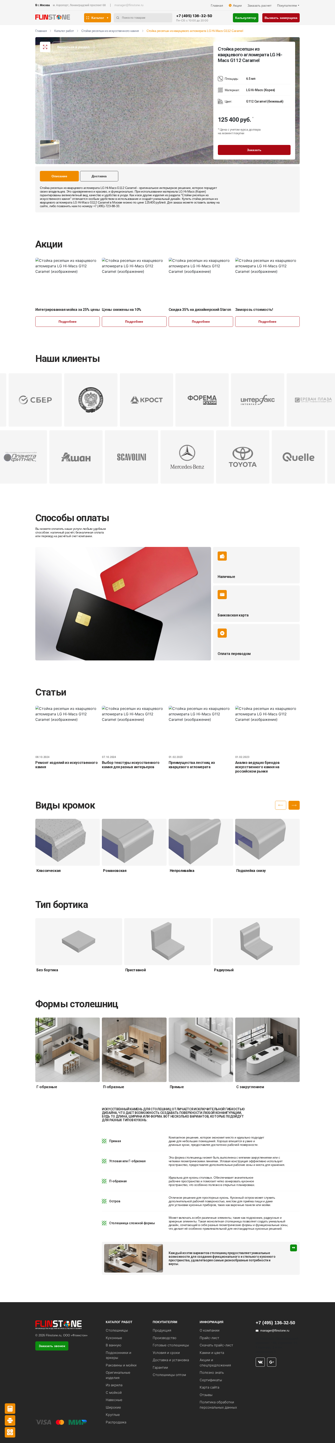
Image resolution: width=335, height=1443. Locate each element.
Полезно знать (212, 1372)
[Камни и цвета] (10, 1420)
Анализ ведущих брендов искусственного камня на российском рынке (257, 766)
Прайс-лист (209, 1338)
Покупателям (287, 5)
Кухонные (114, 1338)
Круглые (113, 1414)
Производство (164, 1338)
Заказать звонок (52, 1346)
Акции (237, 5)
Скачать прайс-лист (216, 1345)
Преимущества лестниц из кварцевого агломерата (192, 764)
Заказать (254, 150)
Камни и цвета (212, 1352)
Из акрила (114, 1385)
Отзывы (206, 1395)
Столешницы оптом (169, 1375)
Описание (59, 176)
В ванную (113, 1345)
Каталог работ (64, 31)
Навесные (114, 1400)
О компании (209, 1330)
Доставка (99, 176)
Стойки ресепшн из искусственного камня (110, 31)
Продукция (162, 1330)
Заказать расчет (259, 5)
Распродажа (116, 1422)
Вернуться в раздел (73, 47)
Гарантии (160, 1367)
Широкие (113, 1407)
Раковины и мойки (121, 1365)
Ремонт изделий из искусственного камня (66, 764)
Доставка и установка (171, 1360)
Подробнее (68, 321)
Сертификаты (211, 1380)
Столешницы (117, 1330)
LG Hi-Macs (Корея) (192, 191)
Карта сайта (209, 1387)
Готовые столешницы (171, 1345)
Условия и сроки (166, 1352)
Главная (217, 5)
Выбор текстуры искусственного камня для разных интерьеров (131, 764)
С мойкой (114, 1392)
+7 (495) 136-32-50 (194, 15)
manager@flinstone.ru (128, 5)
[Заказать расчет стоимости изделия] (10, 1432)
